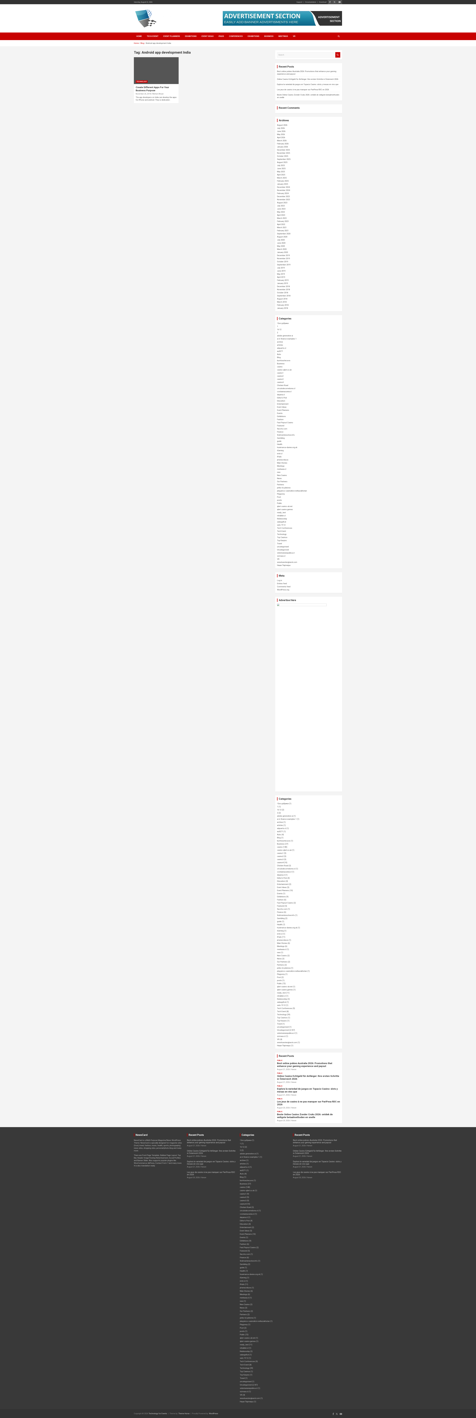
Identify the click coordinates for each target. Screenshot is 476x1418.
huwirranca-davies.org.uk (287, 447)
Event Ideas (208, 36)
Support (299, 2)
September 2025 (283, 159)
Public (279, 503)
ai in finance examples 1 (287, 339)
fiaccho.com (282, 429)
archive (280, 342)
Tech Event (152, 36)
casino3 (280, 379)
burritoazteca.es (283, 360)
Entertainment (282, 404)
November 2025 (283, 153)
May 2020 (281, 246)
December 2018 (283, 286)
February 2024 (283, 193)
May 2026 (281, 134)
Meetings (283, 36)
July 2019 (281, 268)
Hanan (293, 1069)
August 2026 (282, 125)
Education (281, 401)
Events (280, 413)
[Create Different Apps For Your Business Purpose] (156, 70)
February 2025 (283, 181)
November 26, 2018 (143, 94)
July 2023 (281, 206)
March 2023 (282, 218)
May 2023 (281, 212)
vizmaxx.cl (281, 556)
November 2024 (283, 190)
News (279, 478)
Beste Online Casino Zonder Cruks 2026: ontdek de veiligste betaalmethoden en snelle (305, 1116)
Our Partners (282, 481)
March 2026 (282, 140)
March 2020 (282, 249)
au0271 (280, 351)
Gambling (281, 438)
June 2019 (281, 271)
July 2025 (281, 165)
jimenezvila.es (282, 460)
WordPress (213, 1413)
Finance (280, 432)
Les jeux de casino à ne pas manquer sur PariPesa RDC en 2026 (303, 89)
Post (279, 497)
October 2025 (282, 156)
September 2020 (283, 234)
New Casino (282, 475)
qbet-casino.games (285, 509)
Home (139, 36)
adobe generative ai (285, 336)
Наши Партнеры (284, 565)
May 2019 (281, 274)
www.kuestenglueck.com (287, 562)
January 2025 (282, 184)
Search (337, 55)
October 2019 (282, 261)
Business (268, 36)
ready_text (281, 512)
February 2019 (283, 280)
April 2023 (281, 215)
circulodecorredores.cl (286, 388)
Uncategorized (283, 550)
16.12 (279, 329)
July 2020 (281, 240)
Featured (280, 426)
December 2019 (283, 255)
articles (280, 345)
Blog (279, 357)
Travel (279, 543)
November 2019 (283, 258)
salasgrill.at (281, 522)
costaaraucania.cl (284, 391)
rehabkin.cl (281, 516)
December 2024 (283, 187)
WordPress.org (283, 590)
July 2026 (281, 128)
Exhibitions (191, 36)
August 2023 (282, 203)
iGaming (280, 450)
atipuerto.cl (281, 348)
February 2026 (283, 144)
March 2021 (282, 227)
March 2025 (282, 178)
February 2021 (283, 230)
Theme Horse (184, 1413)
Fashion (280, 419)
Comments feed (283, 587)
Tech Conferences (284, 528)
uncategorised (283, 547)
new (278, 472)
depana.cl (281, 395)
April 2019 (281, 277)
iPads (221, 36)
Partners (280, 485)
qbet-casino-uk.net (284, 506)
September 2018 (283, 296)
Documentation (310, 2)
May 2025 (281, 172)
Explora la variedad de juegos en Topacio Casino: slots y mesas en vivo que (307, 84)
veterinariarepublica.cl (286, 553)
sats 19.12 (281, 525)
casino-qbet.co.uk (284, 370)
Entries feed (282, 583)
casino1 (280, 373)
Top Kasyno (282, 540)
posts (279, 500)
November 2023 (283, 199)
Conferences (236, 36)
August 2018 (282, 299)
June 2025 (281, 168)
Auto (279, 354)
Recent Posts (286, 1056)
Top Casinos (282, 537)
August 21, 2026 (283, 1069)
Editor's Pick (282, 398)
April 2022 (281, 224)
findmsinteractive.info (286, 435)
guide (279, 441)
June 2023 (281, 209)
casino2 (280, 376)
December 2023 (283, 196)
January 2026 (282, 147)
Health (279, 444)
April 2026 (281, 137)
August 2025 (282, 162)
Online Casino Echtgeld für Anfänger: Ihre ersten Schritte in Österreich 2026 (307, 79)
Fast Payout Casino (285, 422)
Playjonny (281, 494)
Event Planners (171, 36)
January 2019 (282, 283)
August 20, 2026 (283, 1108)
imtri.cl (279, 453)
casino (280, 367)
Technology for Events (158, 1413)
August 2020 (282, 237)
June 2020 (281, 243)
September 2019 (283, 265)
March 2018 (282, 302)
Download (323, 2)
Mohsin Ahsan (158, 94)
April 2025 (281, 175)
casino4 (280, 382)
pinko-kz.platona (283, 488)
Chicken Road (282, 385)
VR (294, 36)
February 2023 (283, 221)
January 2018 (282, 308)
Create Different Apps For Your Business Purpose (152, 89)
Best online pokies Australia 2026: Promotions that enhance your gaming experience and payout (304, 1065)
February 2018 (283, 305)
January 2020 (282, 252)
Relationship (282, 519)
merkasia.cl (281, 469)
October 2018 (282, 293)
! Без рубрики (283, 323)
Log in (279, 580)
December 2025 (283, 150)
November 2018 (283, 289)
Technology (141, 81)
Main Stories (282, 463)
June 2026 (281, 131)
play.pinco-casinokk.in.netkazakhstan (292, 491)
